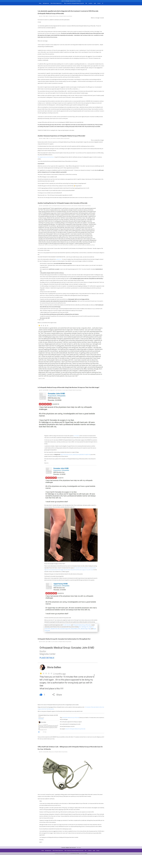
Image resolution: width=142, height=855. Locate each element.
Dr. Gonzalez (76, 435)
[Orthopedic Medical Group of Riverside (70, 717)
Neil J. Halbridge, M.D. (84, 626)
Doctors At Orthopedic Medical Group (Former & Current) (59, 205)
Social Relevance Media (74, 853)
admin (41, 16)
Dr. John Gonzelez (67, 625)
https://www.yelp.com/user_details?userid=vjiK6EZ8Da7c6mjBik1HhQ (75, 454)
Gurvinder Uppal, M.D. (65, 628)
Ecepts (86, 853)
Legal (95, 3)
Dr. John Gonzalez (52, 138)
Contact (98, 3)
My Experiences (46, 3)
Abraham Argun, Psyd (86, 628)
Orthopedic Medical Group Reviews (65, 16)
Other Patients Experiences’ (56, 3)
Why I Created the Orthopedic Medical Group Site (74, 3)
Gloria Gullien (42, 641)
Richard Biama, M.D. (75, 628)
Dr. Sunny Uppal (65, 390)
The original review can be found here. (46, 157)
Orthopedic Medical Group (53, 16)
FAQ (86, 3)
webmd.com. (59, 259)
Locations (90, 3)
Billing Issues (51, 751)
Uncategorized (51, 390)
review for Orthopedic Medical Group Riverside (75, 728)
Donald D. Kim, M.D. (55, 628)
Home (40, 3)
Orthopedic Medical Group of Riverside (82, 625)
